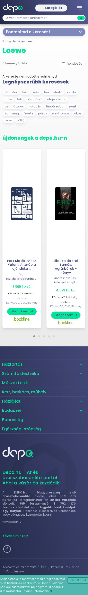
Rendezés (72, 63)
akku (8, 120)
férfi (25, 92)
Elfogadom (78, 580)
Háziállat (11, 401)
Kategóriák (50, 8)
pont (72, 106)
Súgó (75, 567)
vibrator (11, 92)
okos (77, 113)
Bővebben (12, 522)
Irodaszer (11, 410)
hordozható (53, 92)
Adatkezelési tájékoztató (19, 567)
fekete (29, 113)
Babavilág (12, 420)
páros (42, 113)
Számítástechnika (20, 373)
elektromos (60, 113)
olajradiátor (56, 99)
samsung (12, 113)
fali (19, 99)
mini (36, 92)
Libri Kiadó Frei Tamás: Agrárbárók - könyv (66, 266)
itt (51, 591)
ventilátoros (14, 106)
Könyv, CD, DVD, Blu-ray (21, 302)
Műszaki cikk (15, 383)
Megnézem (23, 311)
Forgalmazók (15, 571)
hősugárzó (34, 99)
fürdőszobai (55, 106)
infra (8, 99)
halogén (34, 106)
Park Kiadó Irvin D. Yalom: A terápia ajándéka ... (22, 264)
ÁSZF (44, 567)
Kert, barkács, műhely (24, 392)
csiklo (71, 92)
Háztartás (12, 364)
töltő (20, 120)
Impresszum (59, 567)
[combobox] (40, 18)
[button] (34, 336)
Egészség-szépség (21, 429)
